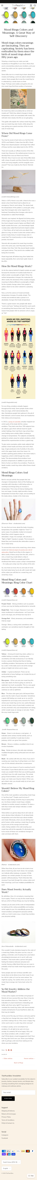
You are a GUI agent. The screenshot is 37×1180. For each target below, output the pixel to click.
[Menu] (2, 5)
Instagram (5, 1135)
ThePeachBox (9, 1173)
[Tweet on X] (6, 1050)
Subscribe (8, 1098)
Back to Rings (18, 1063)
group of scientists (15, 422)
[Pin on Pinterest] (11, 1050)
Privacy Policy (6, 1117)
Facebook (5, 1138)
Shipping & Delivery (8, 1111)
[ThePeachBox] (18, 5)
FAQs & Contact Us (8, 1123)
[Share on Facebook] (8, 1050)
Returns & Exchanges (9, 1114)
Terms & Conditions (8, 1120)
